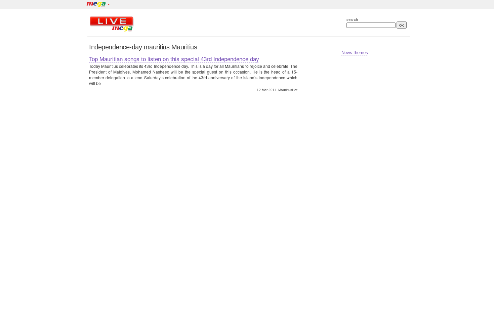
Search (352, 19)
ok (401, 25)
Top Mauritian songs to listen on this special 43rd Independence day (174, 59)
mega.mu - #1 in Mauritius (96, 5)
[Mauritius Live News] (111, 31)
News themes (354, 52)
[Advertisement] (233, 24)
